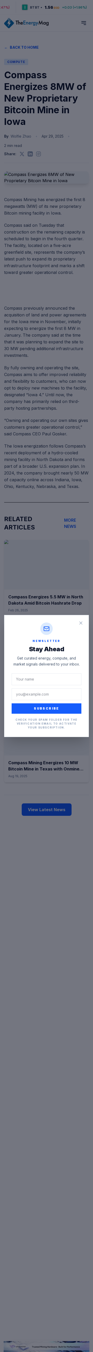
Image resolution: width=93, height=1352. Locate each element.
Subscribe (46, 708)
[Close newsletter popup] (80, 623)
